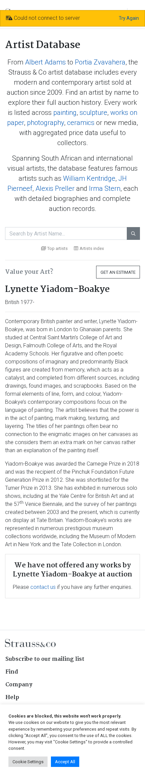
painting (65, 113)
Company (18, 684)
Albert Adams (45, 62)
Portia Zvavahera (100, 62)
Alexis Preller (55, 188)
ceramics (80, 123)
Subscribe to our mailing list (44, 659)
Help (12, 697)
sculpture (93, 113)
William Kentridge (89, 178)
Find (11, 672)
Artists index (92, 248)
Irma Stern (104, 188)
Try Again (129, 18)
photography (45, 123)
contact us (43, 587)
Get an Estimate (118, 272)
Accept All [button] (65, 761)
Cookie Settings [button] (28, 761)
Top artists (57, 248)
